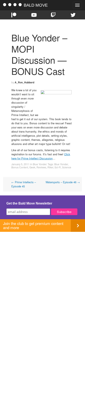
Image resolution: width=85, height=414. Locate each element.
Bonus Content (19, 167)
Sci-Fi (57, 167)
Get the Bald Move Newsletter (29, 203)
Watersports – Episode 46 (63, 182)
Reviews (41, 167)
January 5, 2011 (20, 164)
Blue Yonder (39, 164)
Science (66, 167)
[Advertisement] (42, 274)
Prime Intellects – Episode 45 (23, 184)
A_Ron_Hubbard (24, 82)
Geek (32, 167)
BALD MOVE (36, 5)
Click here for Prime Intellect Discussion (40, 156)
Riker (50, 167)
